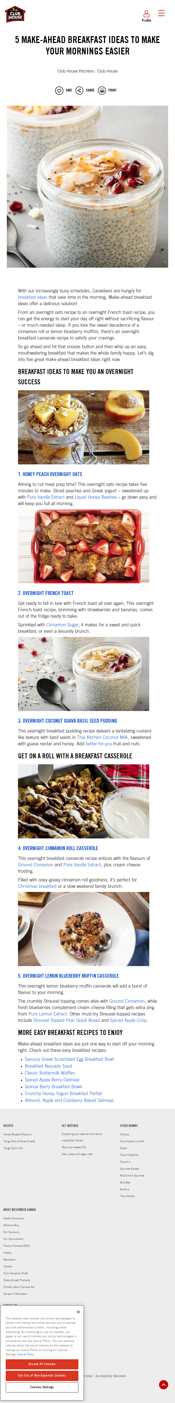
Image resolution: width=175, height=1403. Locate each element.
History (7, 1252)
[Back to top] (163, 1384)
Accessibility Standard (111, 1376)
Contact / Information (15, 1294)
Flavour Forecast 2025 (16, 1245)
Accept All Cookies (42, 1364)
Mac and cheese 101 (74, 1147)
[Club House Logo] (14, 24)
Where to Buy (11, 1225)
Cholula (124, 1134)
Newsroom (9, 1259)
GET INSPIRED (70, 1126)
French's (125, 1162)
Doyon (123, 1148)
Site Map (86, 1376)
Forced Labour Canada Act (18, 1287)
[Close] (78, 1312)
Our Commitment (13, 1239)
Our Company (11, 1232)
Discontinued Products (16, 1280)
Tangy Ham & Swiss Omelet (19, 1141)
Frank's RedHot (129, 1155)
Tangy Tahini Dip (13, 1148)
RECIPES (8, 1126)
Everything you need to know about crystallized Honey (82, 1137)
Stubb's (124, 1189)
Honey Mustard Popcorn (17, 1134)
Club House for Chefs (15, 1273)
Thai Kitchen (127, 1196)
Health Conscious (13, 1218)
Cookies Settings (42, 1387)
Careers (7, 1266)
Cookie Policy (25, 1354)
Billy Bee (125, 1182)
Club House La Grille (132, 1141)
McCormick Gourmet (132, 1175)
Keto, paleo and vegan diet (77, 1154)
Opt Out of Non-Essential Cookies (42, 1375)
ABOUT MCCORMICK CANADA (19, 1210)
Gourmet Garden (129, 1168)
